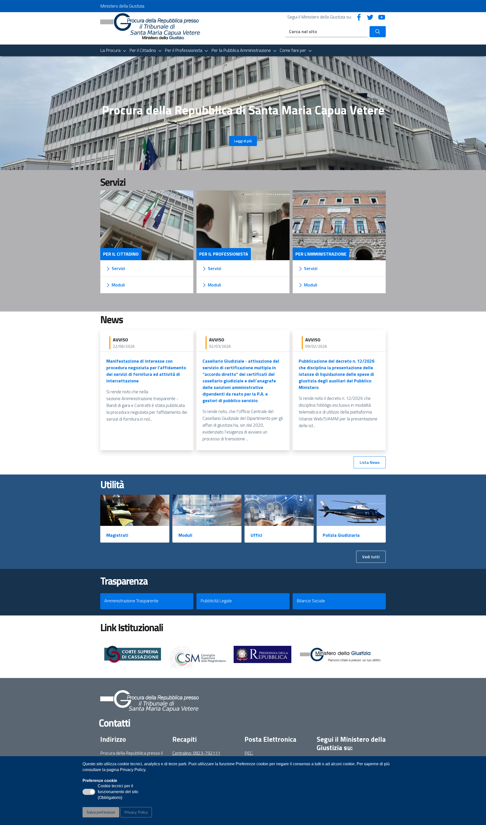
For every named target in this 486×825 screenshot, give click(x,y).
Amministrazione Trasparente (131, 600)
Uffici (256, 535)
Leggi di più (243, 140)
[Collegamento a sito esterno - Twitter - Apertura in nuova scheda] (370, 16)
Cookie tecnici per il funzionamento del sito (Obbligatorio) (118, 792)
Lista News (370, 462)
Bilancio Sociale (311, 600)
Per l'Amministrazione (321, 254)
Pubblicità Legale (216, 600)
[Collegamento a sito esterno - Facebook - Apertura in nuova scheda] (359, 16)
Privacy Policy (136, 812)
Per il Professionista (223, 254)
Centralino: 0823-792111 (196, 753)
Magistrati (117, 535)
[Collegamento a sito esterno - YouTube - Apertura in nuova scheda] (382, 16)
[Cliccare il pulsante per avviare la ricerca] (378, 31)
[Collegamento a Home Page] (150, 28)
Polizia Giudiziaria (341, 535)
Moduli (185, 535)
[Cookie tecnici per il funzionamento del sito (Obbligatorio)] (89, 792)
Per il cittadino (121, 254)
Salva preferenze (101, 812)
